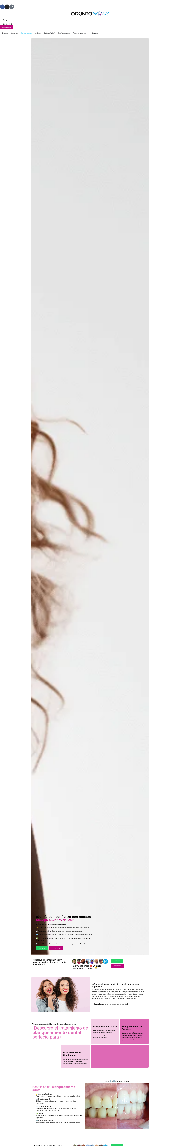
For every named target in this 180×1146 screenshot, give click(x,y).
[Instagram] (7, 6)
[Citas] (1, 19)
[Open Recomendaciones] (87, 33)
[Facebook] (2, 6)
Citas (5, 20)
